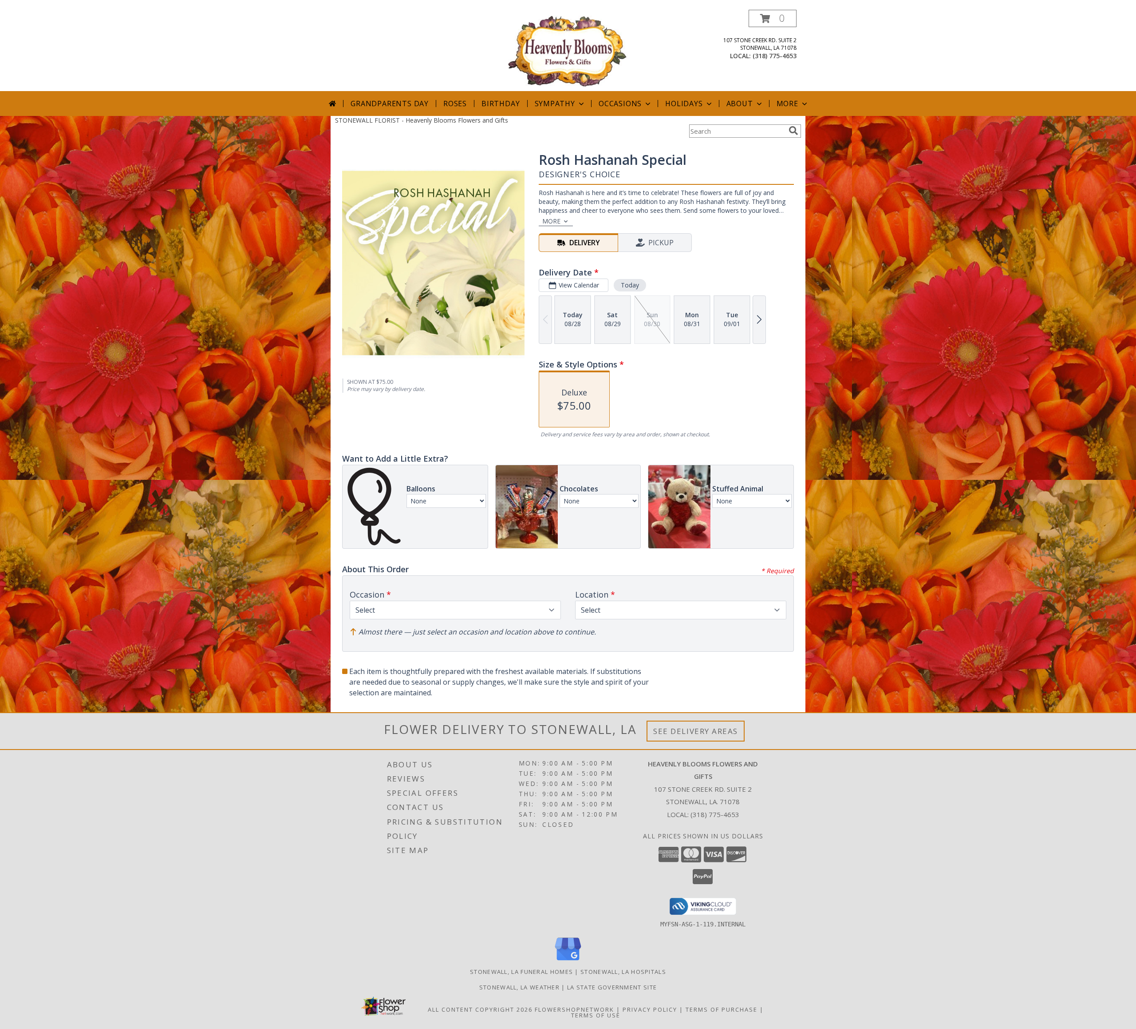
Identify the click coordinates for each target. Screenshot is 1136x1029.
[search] (793, 131)
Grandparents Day (390, 103)
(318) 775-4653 (775, 56)
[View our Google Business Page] (568, 961)
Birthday (500, 103)
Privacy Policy (650, 1009)
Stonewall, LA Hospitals (623, 972)
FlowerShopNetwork (574, 1009)
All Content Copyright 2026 (480, 1009)
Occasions (620, 103)
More (787, 103)
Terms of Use (595, 1015)
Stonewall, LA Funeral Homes (521, 972)
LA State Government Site (612, 987)
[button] (773, 18)
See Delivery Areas (695, 731)
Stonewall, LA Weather (519, 987)
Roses (455, 103)
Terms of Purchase (721, 1009)
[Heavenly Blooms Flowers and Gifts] (568, 50)
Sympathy (555, 103)
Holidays (683, 103)
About (739, 103)
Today (630, 285)
